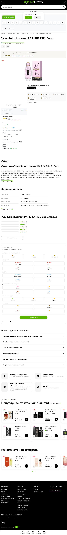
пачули (23, 201)
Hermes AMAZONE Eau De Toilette (21, 457)
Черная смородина (37, 205)
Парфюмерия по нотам (7, 498)
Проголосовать (33, 317)
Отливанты (20, 491)
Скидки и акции (5, 496)
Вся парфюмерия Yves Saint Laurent (12, 43)
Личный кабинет (38, 491)
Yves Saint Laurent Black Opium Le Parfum (50, 411)
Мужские (5, 399)
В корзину (31, 88)
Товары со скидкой (22, 505)
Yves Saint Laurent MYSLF (20, 427)
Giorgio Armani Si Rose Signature (50, 457)
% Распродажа (21, 494)
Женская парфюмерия (23, 498)
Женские (13, 399)
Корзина (36, 489)
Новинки (19, 496)
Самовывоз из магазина (9, 122)
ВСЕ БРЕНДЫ (9, 28)
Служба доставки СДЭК (9, 127)
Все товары (54, 403)
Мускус (28, 201)
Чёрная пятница (21, 489)
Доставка (4, 489)
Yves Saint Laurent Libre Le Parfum (20, 410)
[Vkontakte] (3, 522)
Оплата (3, 491)
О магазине (4, 494)
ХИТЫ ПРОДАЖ (9, 17)
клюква (46, 205)
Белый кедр (34, 201)
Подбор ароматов (22, 509)
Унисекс (19, 503)
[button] (32, 471)
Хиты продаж (21, 507)
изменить (23, 110)
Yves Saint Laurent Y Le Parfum (51, 427)
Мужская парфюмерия (23, 500)
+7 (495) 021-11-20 (57, 486)
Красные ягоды (25, 205)
